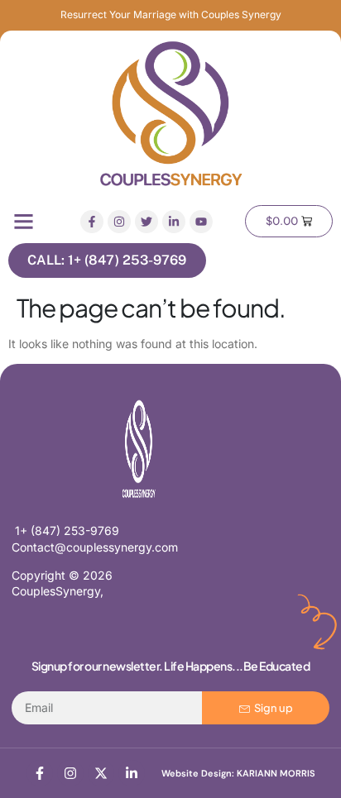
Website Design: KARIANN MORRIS (238, 773)
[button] (24, 221)
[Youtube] (201, 221)
